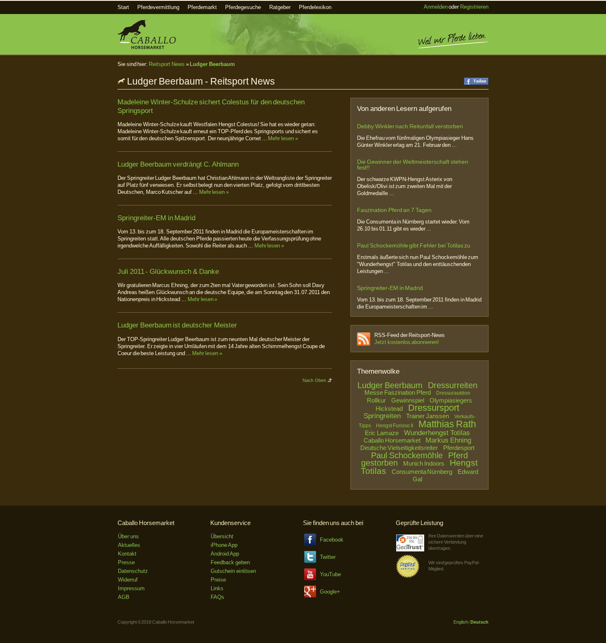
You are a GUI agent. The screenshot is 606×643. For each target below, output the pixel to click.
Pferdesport (458, 447)
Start (123, 7)
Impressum (131, 588)
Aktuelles (129, 545)
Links (217, 588)
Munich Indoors (423, 463)
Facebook (331, 540)
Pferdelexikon (315, 7)
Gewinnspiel (407, 400)
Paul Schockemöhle (407, 455)
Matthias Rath (447, 424)
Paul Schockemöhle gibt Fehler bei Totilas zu (413, 245)
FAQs (217, 597)
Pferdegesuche (243, 7)
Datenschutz (133, 571)
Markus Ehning (448, 440)
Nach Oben (314, 380)
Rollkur (376, 400)
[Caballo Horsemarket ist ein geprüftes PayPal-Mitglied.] (407, 576)
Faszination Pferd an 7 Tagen (394, 210)
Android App (225, 554)
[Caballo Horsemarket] (146, 47)
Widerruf (128, 580)
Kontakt (127, 554)
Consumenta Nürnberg (422, 471)
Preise (218, 580)
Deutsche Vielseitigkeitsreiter (399, 447)
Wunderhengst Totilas (437, 433)
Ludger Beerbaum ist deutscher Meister (177, 325)
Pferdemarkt (202, 7)
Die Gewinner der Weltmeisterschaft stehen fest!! (412, 164)
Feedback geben (230, 562)
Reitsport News (167, 64)
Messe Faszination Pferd (397, 392)
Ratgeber (280, 7)
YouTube (330, 574)
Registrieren (474, 7)
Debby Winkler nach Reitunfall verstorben (410, 126)
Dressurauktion (453, 393)
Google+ (330, 592)
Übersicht (222, 536)
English (460, 621)
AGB (123, 597)
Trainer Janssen (427, 415)
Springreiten (382, 416)
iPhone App (224, 545)
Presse (126, 562)
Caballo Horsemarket (392, 440)
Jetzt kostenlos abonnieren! (406, 342)
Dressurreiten (452, 385)
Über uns (128, 536)
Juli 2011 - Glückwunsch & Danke (168, 272)
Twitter (328, 557)
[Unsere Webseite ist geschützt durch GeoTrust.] (410, 549)
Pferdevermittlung (158, 7)
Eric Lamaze (382, 432)
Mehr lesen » (283, 138)
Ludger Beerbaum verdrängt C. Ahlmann (178, 164)
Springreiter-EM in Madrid (156, 218)
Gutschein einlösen (233, 571)
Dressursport (433, 408)
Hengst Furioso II (394, 426)
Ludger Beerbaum (212, 64)
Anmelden (436, 7)
